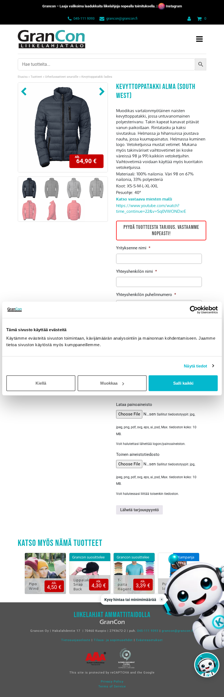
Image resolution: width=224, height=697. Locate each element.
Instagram (174, 6)
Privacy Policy (112, 681)
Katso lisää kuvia (45, 577)
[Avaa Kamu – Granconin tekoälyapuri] (207, 665)
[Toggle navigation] (199, 39)
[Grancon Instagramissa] (161, 6)
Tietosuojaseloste (75, 640)
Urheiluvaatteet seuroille (61, 77)
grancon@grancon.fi (121, 18)
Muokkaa (108, 383)
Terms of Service (112, 686)
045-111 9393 (84, 18)
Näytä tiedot (195, 365)
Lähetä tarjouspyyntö (139, 509)
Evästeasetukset (149, 640)
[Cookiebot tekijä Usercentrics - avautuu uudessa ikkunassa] (194, 310)
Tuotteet (36, 77)
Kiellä (41, 383)
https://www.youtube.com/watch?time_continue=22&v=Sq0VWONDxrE (151, 208)
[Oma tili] (188, 18)
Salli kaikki (183, 383)
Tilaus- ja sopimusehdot (113, 640)
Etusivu (23, 77)
